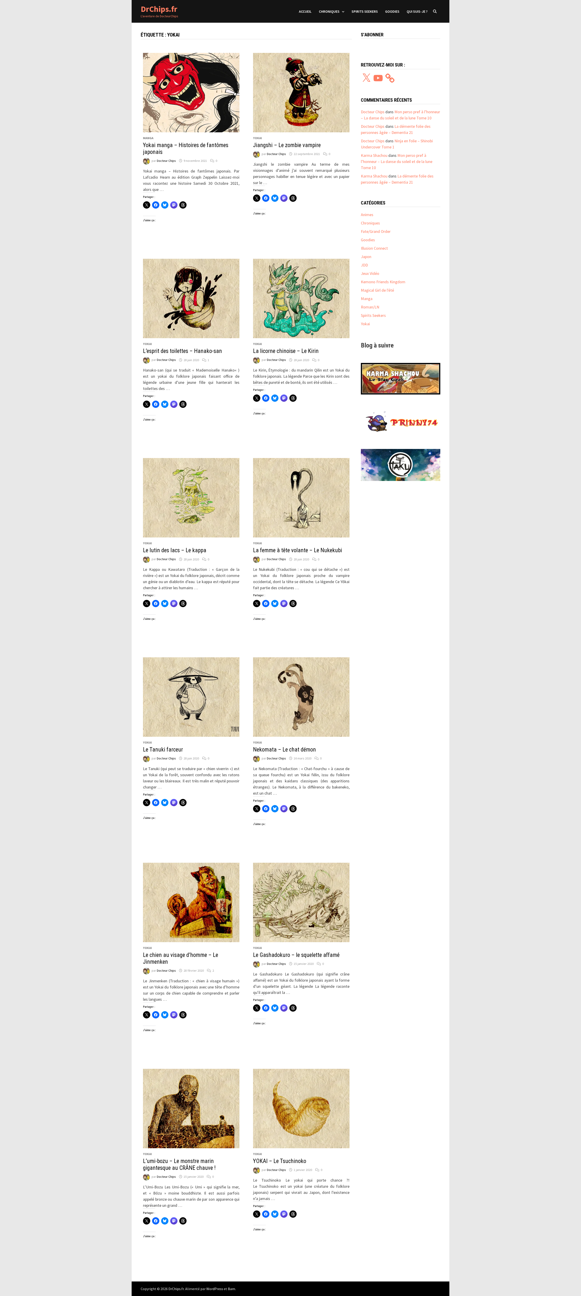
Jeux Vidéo (370, 273)
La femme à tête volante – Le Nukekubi (297, 550)
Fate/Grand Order (376, 231)
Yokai (257, 138)
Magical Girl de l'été (377, 290)
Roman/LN (370, 307)
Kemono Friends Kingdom (383, 281)
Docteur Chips (166, 161)
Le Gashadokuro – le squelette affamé (296, 955)
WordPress (214, 1288)
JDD (364, 265)
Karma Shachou (374, 155)
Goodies (392, 11)
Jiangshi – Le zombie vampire (287, 145)
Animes (367, 214)
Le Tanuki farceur (163, 749)
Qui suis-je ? (417, 11)
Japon (366, 256)
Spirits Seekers (365, 11)
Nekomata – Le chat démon (284, 749)
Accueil (305, 11)
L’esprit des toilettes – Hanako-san (182, 351)
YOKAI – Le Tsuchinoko (279, 1161)
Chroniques (329, 11)
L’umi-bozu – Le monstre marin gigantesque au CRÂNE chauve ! (179, 1164)
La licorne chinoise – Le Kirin (286, 351)
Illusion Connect (374, 248)
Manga (148, 138)
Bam (231, 1288)
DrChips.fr (159, 9)
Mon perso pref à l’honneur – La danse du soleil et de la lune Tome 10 (396, 161)
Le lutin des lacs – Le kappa (174, 550)
